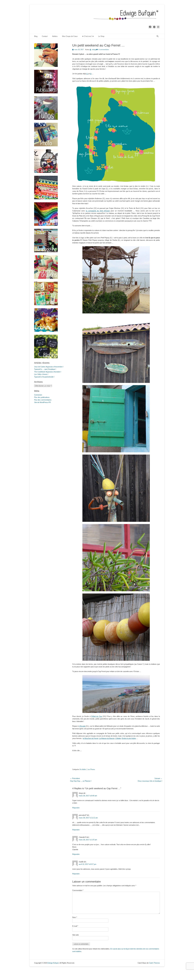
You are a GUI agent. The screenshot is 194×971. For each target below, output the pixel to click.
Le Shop (101, 36)
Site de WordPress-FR (42, 402)
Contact (45, 36)
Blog (35, 36)
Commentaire (77, 890)
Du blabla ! (83, 769)
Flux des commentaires (42, 400)
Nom (74, 917)
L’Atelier (118, 738)
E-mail (75, 926)
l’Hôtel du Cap (96, 716)
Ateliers (55, 36)
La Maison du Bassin (106, 738)
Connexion (38, 395)
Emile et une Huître (129, 738)
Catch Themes (154, 963)
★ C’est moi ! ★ (88, 36)
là (90, 74)
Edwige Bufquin (53, 963)
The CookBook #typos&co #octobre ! (47, 372)
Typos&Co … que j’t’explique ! (45, 369)
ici (87, 74)
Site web (75, 935)
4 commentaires (103, 49)
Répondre (75, 808)
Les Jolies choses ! (41, 374)
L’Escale (82, 726)
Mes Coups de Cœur (70, 36)
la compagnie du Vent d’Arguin (98, 211)
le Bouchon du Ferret (90, 738)
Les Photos (91, 769)
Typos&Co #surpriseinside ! (44, 377)
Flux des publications (42, 397)
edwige (94, 49)
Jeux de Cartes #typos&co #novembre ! (48, 367)
